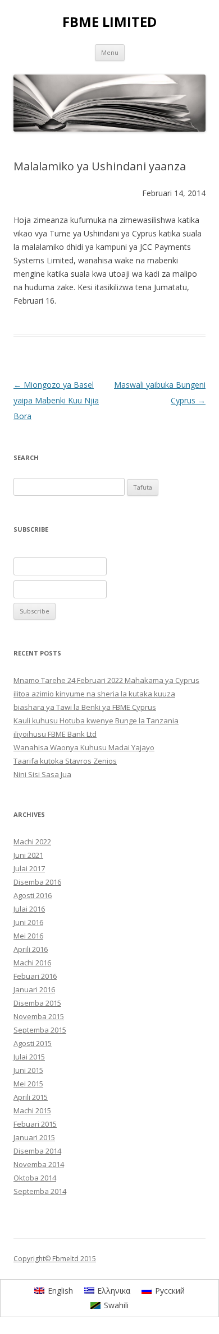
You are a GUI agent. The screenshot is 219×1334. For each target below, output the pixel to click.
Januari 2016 (34, 989)
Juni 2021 (28, 855)
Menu (109, 52)
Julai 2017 (29, 868)
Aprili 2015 (30, 1097)
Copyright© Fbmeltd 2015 (54, 1258)
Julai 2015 (29, 1057)
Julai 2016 (29, 909)
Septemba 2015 (39, 1030)
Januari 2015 (34, 1137)
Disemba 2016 (37, 882)
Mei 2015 (28, 1084)
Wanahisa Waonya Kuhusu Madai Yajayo (83, 747)
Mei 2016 (28, 936)
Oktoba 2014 (34, 1178)
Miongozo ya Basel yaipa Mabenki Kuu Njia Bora (56, 400)
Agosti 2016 (32, 895)
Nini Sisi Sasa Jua (42, 774)
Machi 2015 (32, 1110)
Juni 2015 (28, 1070)
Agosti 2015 (32, 1043)
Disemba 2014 (37, 1151)
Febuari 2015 (35, 1124)
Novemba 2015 (38, 1016)
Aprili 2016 (30, 949)
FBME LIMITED (109, 22)
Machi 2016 (32, 962)
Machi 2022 (32, 841)
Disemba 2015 (37, 1003)
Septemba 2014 (39, 1191)
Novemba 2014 (38, 1164)
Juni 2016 (28, 922)
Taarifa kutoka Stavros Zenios (65, 761)
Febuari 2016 (35, 976)
